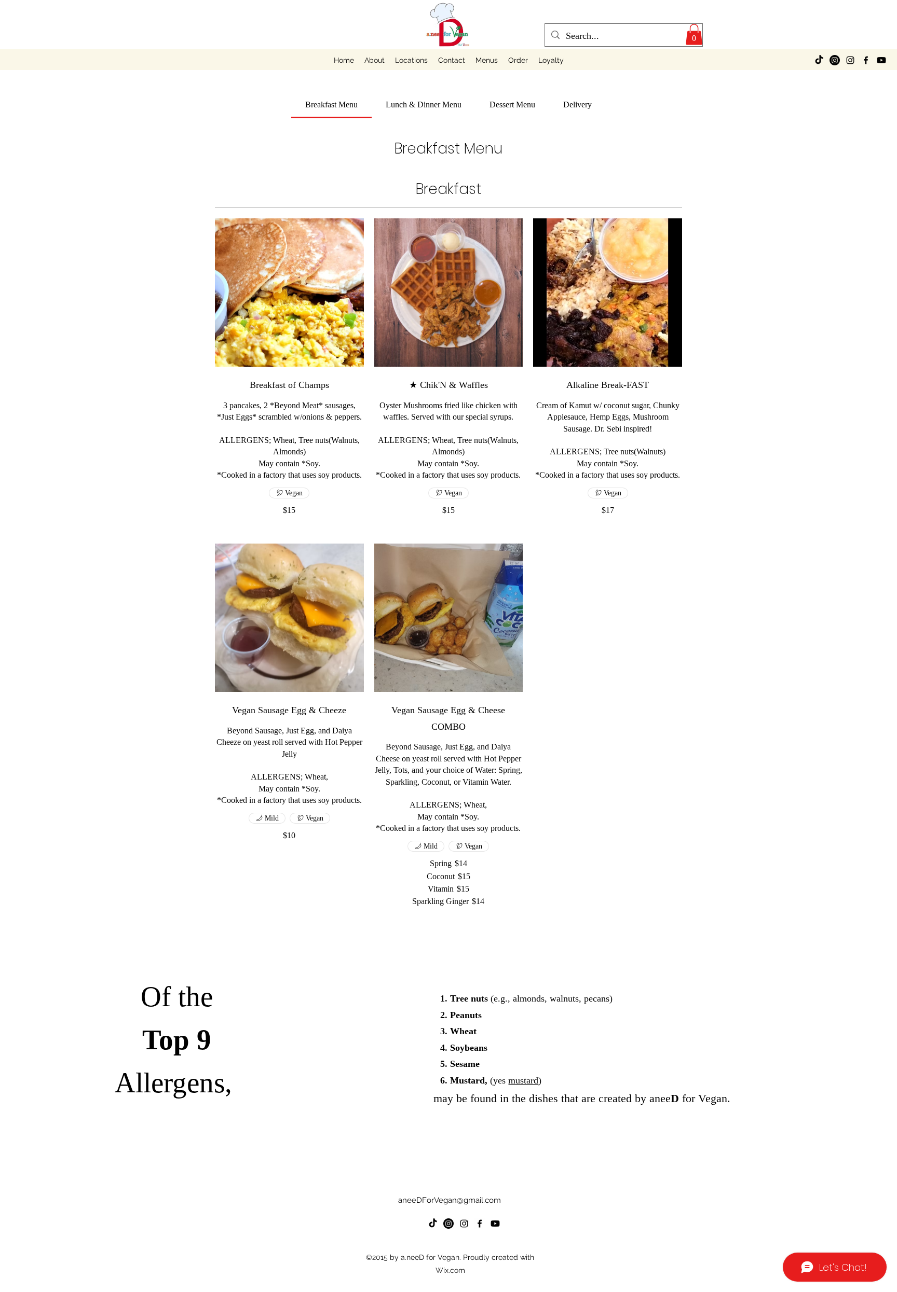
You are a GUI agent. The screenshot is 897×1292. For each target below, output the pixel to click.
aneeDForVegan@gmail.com (449, 1200)
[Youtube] (881, 60)
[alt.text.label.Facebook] (866, 60)
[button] (694, 34)
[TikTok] (819, 60)
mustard (523, 1080)
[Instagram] (835, 60)
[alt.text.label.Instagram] (850, 60)
